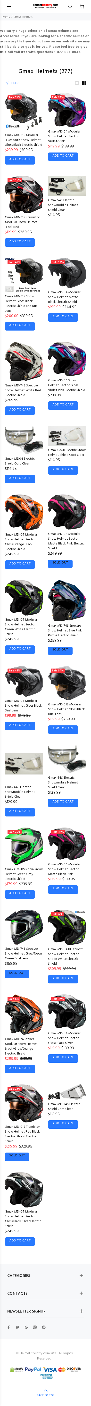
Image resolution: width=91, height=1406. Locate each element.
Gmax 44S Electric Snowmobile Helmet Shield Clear (63, 782)
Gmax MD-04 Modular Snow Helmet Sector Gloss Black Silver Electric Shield (23, 1219)
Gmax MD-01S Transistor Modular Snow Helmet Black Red (22, 222)
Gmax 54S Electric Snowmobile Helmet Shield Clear (63, 205)
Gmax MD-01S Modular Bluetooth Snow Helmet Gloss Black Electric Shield (23, 140)
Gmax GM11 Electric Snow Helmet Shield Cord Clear (67, 452)
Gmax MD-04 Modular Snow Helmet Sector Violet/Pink (64, 136)
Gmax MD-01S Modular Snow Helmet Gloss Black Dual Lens (66, 709)
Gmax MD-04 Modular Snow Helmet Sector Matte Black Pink (64, 869)
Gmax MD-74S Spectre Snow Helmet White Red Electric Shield (23, 390)
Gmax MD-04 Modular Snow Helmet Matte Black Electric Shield (64, 297)
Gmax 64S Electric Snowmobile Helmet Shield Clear (20, 792)
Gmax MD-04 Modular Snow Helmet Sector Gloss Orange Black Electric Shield (21, 542)
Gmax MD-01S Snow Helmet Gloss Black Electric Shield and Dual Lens (21, 304)
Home (6, 16)
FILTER (15, 83)
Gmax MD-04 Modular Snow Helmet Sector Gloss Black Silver (64, 1038)
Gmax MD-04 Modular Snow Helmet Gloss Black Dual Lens (23, 705)
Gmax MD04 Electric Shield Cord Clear (20, 461)
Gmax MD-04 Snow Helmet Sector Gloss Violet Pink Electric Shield (66, 385)
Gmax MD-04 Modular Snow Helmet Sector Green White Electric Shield (21, 627)
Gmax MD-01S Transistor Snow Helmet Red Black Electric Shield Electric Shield (22, 1134)
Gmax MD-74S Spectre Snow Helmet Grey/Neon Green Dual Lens (23, 953)
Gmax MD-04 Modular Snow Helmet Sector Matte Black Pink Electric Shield (66, 541)
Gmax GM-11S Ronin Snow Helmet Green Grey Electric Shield (24, 874)
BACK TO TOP (46, 1395)
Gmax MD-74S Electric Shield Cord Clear (64, 1106)
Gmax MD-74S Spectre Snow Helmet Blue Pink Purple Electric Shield (65, 630)
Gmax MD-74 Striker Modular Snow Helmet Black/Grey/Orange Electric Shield (21, 1046)
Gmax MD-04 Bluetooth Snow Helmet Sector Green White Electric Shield (65, 957)
